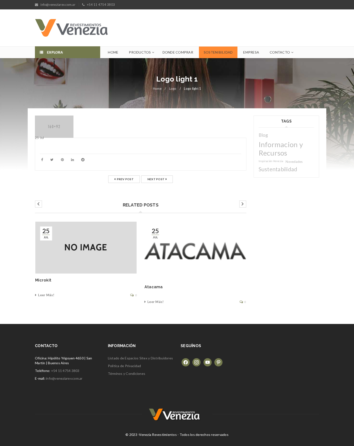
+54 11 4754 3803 (65, 371)
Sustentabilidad (278, 169)
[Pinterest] (218, 362)
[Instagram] (196, 362)
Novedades (294, 161)
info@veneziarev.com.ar (64, 378)
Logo (173, 88)
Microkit (43, 280)
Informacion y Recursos (281, 148)
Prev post (125, 179)
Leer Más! (46, 295)
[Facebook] (186, 362)
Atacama (153, 287)
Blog (263, 135)
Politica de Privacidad (124, 366)
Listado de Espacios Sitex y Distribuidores (140, 358)
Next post (155, 179)
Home (157, 88)
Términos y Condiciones (126, 373)
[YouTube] (207, 362)
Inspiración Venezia (271, 161)
